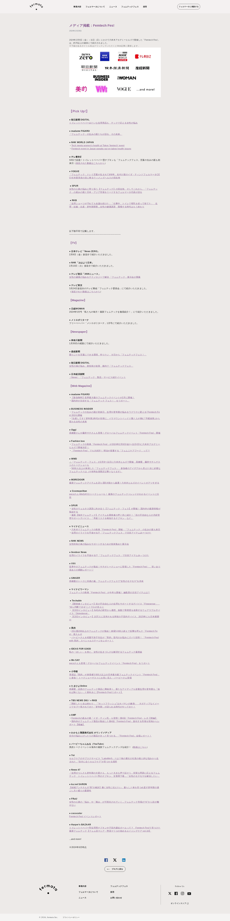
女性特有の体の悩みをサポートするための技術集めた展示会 (99, 544)
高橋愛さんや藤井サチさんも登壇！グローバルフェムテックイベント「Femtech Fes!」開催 (114, 433)
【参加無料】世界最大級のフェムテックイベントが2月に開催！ (103, 397)
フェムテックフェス (130, 7)
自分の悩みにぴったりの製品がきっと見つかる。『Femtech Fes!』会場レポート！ (110, 736)
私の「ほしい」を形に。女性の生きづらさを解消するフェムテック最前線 (105, 652)
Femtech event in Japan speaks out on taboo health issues (101, 149)
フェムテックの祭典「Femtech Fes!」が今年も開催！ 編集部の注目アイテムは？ (109, 592)
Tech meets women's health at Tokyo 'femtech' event (97, 145)
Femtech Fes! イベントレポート (85, 816)
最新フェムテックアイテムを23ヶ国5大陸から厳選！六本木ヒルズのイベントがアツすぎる (114, 483)
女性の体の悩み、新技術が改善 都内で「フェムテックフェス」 (101, 366)
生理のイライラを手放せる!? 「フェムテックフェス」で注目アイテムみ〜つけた (111, 533)
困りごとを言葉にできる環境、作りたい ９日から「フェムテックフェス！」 (108, 355)
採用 (145, 7)
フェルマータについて (95, 7)
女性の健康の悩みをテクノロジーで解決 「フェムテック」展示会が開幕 (105, 277)
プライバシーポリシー (71, 917)
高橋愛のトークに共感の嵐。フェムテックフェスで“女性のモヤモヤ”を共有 (106, 581)
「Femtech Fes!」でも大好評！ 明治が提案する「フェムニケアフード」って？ (110, 451)
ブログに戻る (117, 869)
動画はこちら (140, 747)
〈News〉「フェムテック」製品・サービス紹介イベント (97, 377)
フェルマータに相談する (189, 7)
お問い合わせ (116, 898)
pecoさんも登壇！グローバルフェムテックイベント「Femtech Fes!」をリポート (109, 663)
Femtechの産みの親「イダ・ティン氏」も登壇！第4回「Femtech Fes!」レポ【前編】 (114, 718)
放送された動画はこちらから (90, 163)
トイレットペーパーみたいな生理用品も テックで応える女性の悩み (103, 123)
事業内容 (77, 7)
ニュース (113, 7)
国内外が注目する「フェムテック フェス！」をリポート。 (100, 401)
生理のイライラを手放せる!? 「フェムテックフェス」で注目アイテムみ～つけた (109, 555)
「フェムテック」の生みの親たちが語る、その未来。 (95, 134)
